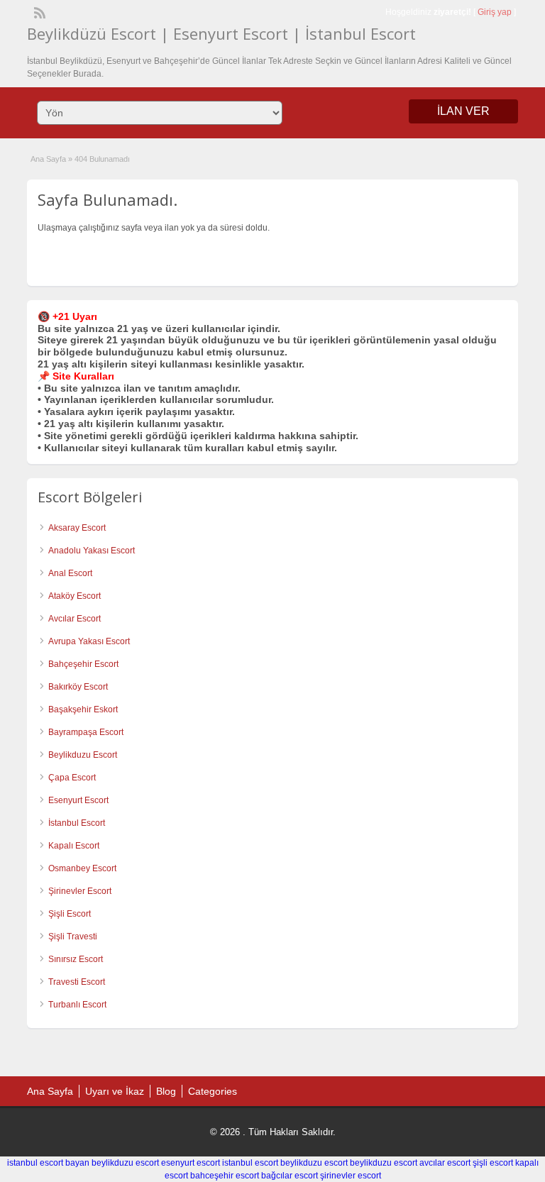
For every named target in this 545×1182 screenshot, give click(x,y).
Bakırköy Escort (78, 687)
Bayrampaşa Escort (85, 732)
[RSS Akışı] (38, 11)
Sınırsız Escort (75, 959)
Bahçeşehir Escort (83, 664)
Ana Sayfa (48, 159)
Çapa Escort (72, 778)
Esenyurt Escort (78, 800)
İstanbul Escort (76, 823)
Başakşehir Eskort (83, 709)
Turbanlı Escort (77, 1005)
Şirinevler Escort (79, 891)
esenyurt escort (190, 1163)
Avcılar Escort (74, 619)
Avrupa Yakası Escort (89, 641)
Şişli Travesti (72, 936)
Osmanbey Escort (82, 868)
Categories (212, 1091)
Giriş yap (495, 12)
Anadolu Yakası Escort (91, 551)
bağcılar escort (289, 1176)
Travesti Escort (76, 982)
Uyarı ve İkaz (114, 1091)
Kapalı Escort (73, 846)
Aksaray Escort (77, 528)
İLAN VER (463, 111)
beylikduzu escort (125, 1163)
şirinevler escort (350, 1176)
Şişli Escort (69, 914)
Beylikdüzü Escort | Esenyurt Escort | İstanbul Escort (221, 33)
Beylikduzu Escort (82, 755)
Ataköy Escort (74, 596)
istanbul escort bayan (48, 1163)
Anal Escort (70, 573)
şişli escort (493, 1163)
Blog (166, 1091)
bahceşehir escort (224, 1176)
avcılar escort (444, 1163)
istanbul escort (250, 1163)
